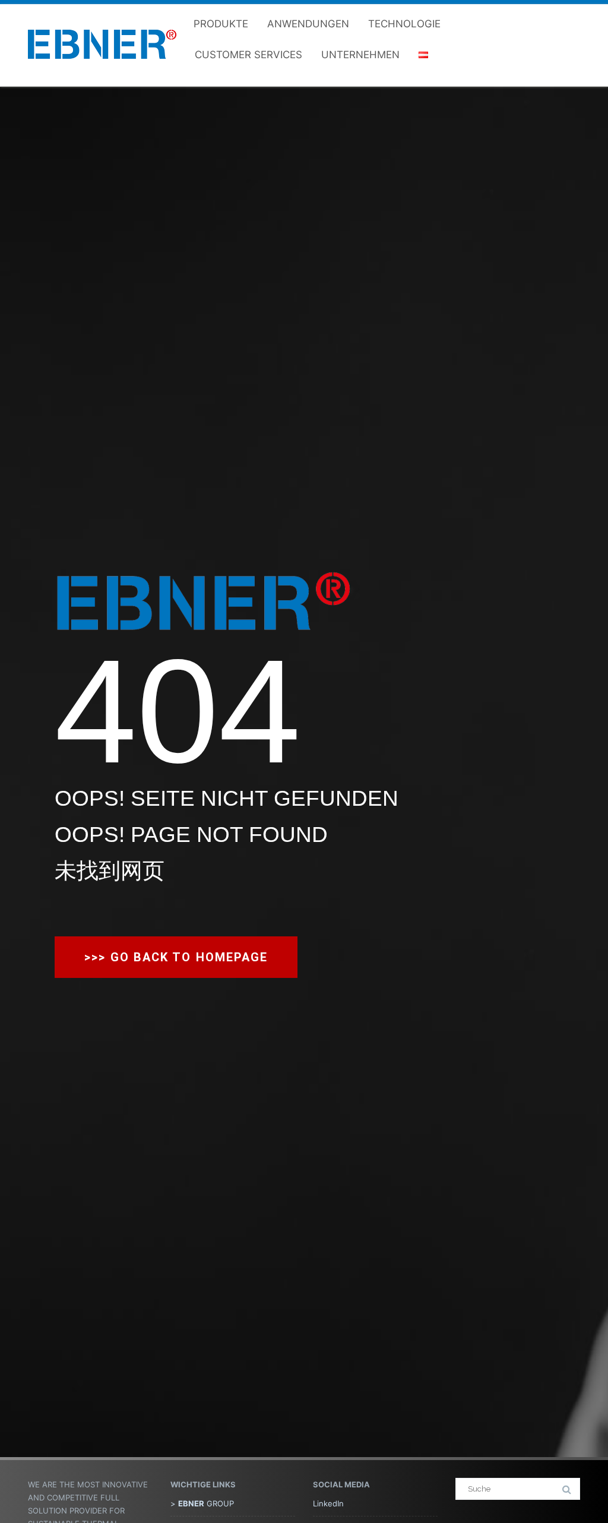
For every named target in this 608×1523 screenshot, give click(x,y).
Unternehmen (360, 55)
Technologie (404, 24)
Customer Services (248, 55)
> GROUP (202, 1503)
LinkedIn (328, 1503)
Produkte (221, 24)
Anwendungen (308, 24)
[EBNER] (102, 69)
